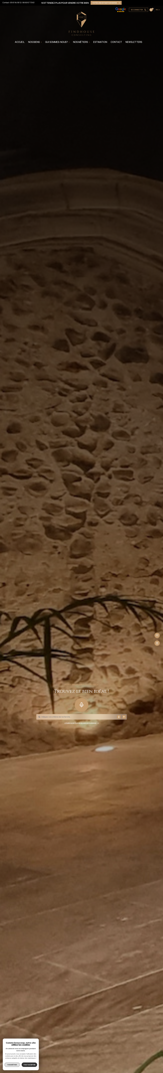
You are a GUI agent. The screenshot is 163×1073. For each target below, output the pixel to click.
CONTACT (116, 42)
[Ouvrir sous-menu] (41, 42)
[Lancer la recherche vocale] (81, 704)
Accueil (20, 42)
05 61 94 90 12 (15, 2)
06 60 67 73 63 (28, 2)
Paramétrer (12, 1065)
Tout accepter (29, 1065)
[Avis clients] (120, 9)
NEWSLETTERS (134, 42)
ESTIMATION (100, 42)
